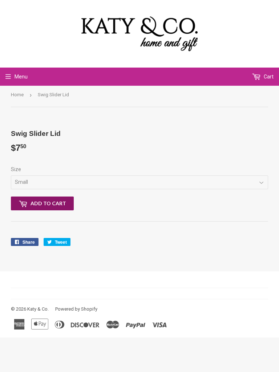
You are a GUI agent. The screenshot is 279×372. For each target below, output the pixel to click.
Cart (268, 77)
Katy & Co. (38, 309)
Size (16, 169)
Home (17, 94)
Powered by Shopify (76, 309)
